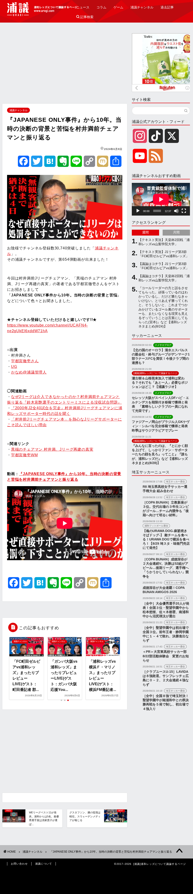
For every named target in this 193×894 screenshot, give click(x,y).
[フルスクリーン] (183, 211)
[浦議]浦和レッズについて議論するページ (42, 9)
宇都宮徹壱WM (24, 455)
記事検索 (84, 17)
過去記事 (167, 7)
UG (14, 367)
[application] (161, 199)
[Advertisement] (64, 66)
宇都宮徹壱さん (25, 361)
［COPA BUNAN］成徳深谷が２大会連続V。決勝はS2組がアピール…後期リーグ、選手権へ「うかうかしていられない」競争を (166, 568)
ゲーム (118, 7)
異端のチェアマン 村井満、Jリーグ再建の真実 (52, 449)
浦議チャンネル (141, 7)
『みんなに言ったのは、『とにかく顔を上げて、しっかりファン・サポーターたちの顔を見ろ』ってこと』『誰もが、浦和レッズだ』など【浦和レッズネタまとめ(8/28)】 (160, 454)
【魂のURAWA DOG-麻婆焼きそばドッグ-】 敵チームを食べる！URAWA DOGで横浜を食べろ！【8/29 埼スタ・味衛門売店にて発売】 (166, 539)
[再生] (138, 211)
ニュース (82, 7)
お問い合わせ (19, 863)
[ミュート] (176, 211)
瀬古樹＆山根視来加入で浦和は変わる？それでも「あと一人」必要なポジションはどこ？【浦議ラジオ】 (160, 383)
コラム (101, 7)
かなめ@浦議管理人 (29, 372)
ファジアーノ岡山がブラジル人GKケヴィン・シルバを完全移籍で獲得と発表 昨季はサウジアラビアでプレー (161, 426)
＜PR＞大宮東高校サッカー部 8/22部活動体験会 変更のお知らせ (166, 656)
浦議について (43, 863)
